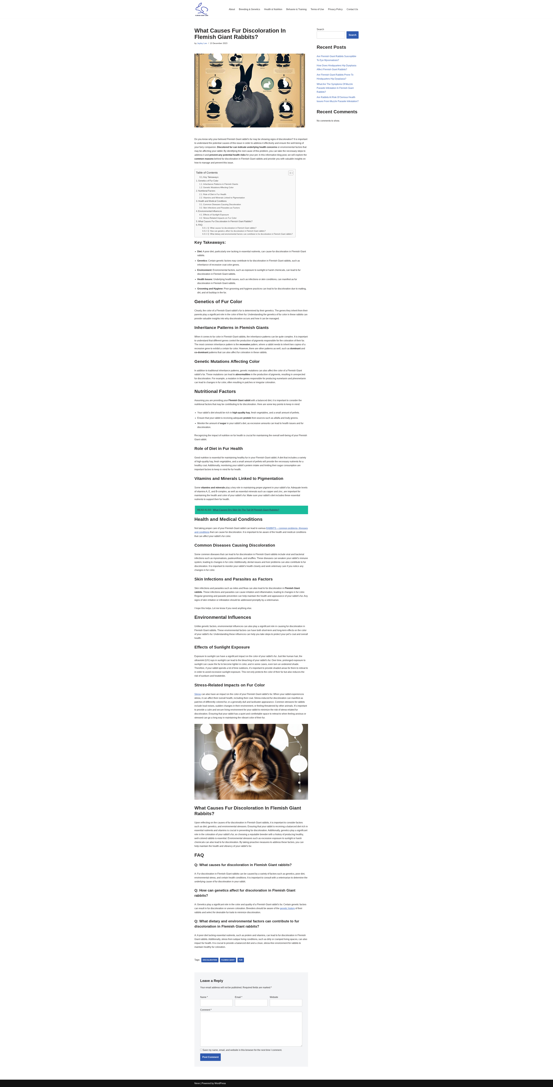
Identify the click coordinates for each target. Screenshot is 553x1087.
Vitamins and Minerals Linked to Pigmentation (224, 197)
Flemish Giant (228, 960)
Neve (197, 1083)
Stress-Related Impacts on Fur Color (220, 218)
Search (320, 29)
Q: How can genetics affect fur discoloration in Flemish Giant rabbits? (237, 231)
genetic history (287, 908)
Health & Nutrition (273, 9)
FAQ (200, 225)
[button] (289, 173)
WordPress (220, 1083)
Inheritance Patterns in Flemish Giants (220, 184)
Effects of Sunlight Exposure (216, 214)
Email (238, 997)
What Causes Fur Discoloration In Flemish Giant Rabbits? (225, 221)
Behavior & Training (296, 9)
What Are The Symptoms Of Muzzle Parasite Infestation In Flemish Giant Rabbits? (335, 88)
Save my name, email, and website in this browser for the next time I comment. (242, 1050)
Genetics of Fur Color (208, 180)
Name (204, 997)
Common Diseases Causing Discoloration (222, 204)
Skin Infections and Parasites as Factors (221, 208)
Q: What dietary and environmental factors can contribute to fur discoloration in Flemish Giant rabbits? (250, 234)
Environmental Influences (210, 211)
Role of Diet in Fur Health (214, 194)
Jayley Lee (202, 43)
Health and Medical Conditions (212, 201)
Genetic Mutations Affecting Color (218, 187)
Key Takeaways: (211, 177)
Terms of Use (317, 9)
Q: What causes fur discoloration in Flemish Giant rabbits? (232, 228)
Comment (206, 1010)
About (232, 9)
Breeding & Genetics (249, 9)
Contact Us (352, 9)
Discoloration (210, 960)
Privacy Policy (335, 9)
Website (274, 997)
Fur (241, 960)
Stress (197, 694)
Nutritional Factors (206, 191)
